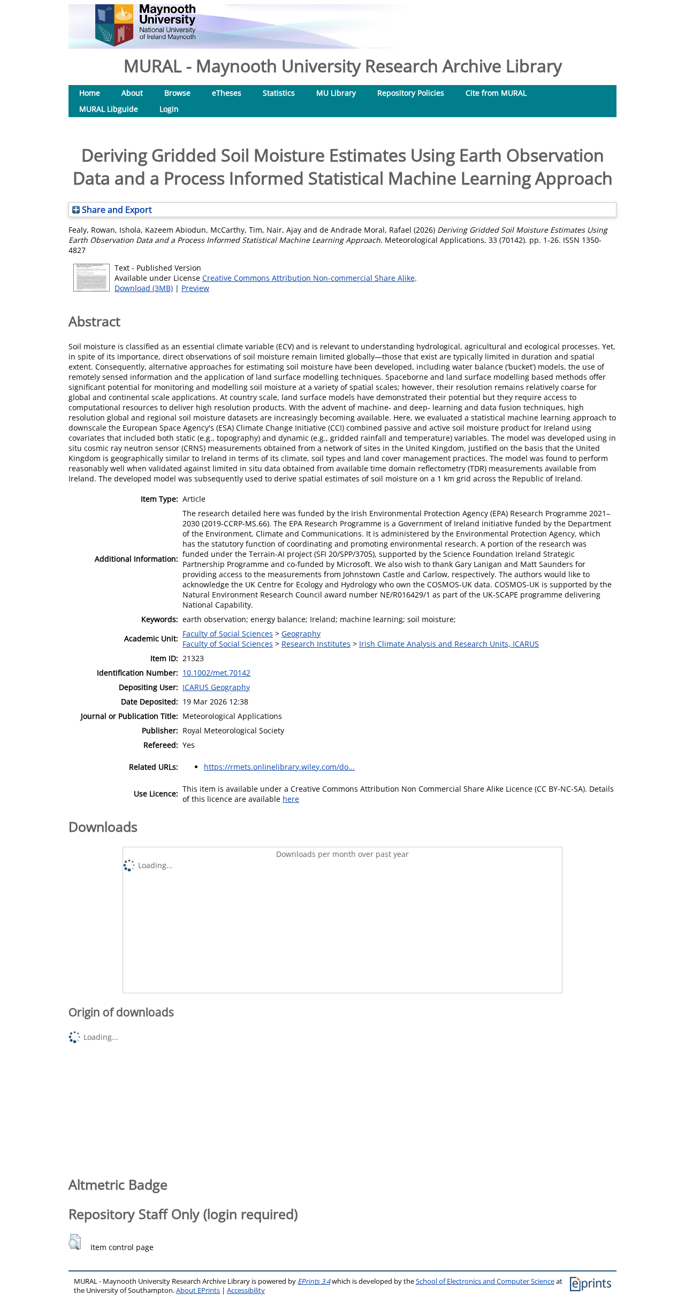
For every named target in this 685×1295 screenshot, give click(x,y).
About (132, 93)
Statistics (279, 93)
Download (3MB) (144, 288)
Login (169, 109)
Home (89, 93)
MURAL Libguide (108, 109)
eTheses (226, 93)
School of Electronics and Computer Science (485, 1281)
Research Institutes (316, 644)
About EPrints (198, 1290)
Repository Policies (410, 93)
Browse (177, 93)
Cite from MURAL (496, 93)
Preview (195, 288)
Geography (301, 634)
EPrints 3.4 (314, 1281)
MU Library (336, 93)
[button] (74, 1242)
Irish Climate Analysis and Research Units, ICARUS (449, 644)
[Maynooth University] (145, 44)
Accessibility (246, 1290)
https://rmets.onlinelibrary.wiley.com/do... (279, 767)
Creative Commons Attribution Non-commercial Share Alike (308, 278)
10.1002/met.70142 (216, 673)
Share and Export (116, 210)
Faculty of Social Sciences (227, 634)
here (291, 799)
